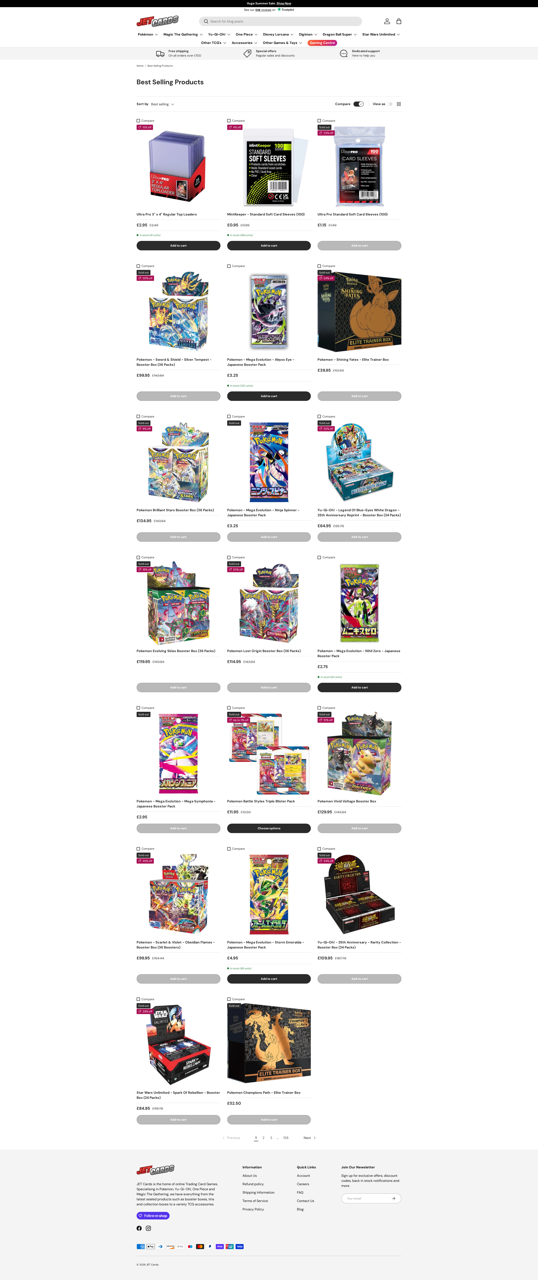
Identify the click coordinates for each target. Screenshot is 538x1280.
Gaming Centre (322, 43)
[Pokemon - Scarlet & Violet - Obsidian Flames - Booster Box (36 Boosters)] (178, 895)
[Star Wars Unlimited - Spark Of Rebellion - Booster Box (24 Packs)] (178, 1045)
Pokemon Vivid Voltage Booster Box (347, 801)
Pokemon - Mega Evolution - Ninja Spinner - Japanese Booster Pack (263, 512)
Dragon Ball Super (337, 34)
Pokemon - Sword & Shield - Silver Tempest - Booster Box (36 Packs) (174, 362)
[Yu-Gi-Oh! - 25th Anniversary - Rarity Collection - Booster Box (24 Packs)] (359, 895)
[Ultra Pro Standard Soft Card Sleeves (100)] (359, 167)
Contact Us (305, 1201)
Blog (300, 1209)
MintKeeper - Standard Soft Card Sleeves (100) (266, 214)
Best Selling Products (160, 65)
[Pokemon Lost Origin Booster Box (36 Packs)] (269, 603)
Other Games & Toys (280, 43)
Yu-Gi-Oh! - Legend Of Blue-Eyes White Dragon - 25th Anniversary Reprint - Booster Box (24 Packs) (359, 512)
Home (140, 65)
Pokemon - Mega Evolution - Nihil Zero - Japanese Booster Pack (359, 653)
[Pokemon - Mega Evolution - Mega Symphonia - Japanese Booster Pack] (178, 754)
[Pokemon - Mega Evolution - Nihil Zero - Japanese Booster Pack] (359, 603)
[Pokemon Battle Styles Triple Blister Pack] (269, 754)
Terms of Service (255, 1201)
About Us (250, 1175)
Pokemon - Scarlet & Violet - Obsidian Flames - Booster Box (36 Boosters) (176, 945)
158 (286, 1138)
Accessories (242, 43)
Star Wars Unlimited (378, 34)
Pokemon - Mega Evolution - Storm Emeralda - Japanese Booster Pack (265, 945)
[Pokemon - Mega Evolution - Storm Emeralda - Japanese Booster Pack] (269, 895)
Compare (343, 104)
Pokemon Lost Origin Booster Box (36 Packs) (264, 651)
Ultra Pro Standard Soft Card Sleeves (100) (353, 214)
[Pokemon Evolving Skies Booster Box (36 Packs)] (178, 603)
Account (303, 1175)
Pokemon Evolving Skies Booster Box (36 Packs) (176, 651)
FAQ (300, 1192)
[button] (399, 21)
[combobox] (280, 21)
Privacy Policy (253, 1209)
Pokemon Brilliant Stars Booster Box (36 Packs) (175, 510)
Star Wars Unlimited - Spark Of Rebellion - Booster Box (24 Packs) (178, 1095)
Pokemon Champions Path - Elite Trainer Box (264, 1092)
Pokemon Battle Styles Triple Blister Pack (261, 801)
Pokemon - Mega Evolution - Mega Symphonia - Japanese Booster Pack (176, 803)
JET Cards (152, 1264)
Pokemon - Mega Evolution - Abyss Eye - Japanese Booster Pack (260, 362)
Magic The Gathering (181, 34)
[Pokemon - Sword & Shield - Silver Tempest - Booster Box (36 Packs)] (178, 312)
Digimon (306, 34)
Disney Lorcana (276, 34)
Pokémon (145, 34)
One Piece (244, 34)
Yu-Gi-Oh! (216, 34)
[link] (231, 1137)
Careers (303, 1184)
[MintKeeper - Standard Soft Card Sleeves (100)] (269, 167)
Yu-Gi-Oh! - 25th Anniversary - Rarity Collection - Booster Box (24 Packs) (359, 945)
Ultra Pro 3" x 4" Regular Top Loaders (167, 214)
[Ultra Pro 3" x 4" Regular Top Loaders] (178, 167)
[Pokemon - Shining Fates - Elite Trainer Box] (359, 312)
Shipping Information (258, 1192)
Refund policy (253, 1184)
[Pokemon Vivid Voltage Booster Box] (359, 754)
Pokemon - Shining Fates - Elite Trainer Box (353, 359)
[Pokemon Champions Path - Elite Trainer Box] (269, 1045)
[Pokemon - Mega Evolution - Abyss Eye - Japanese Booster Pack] (269, 312)
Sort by (143, 104)
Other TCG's (211, 43)
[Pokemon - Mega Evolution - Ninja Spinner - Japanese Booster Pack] (269, 462)
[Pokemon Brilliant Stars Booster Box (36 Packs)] (178, 462)
